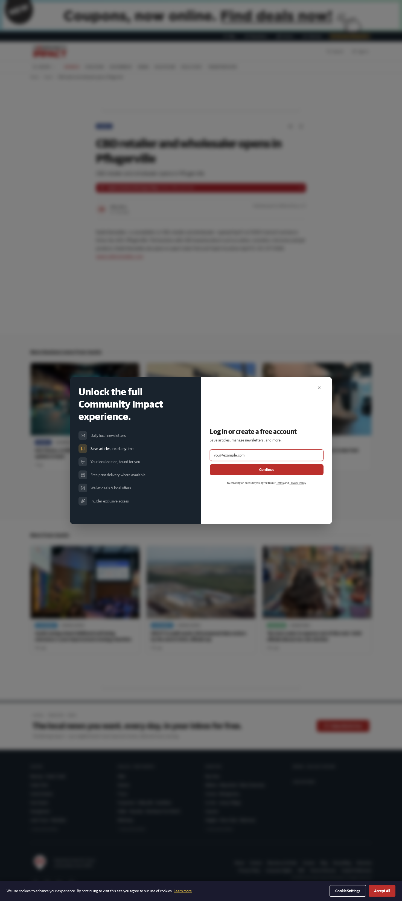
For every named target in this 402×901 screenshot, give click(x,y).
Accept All (382, 891)
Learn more (183, 891)
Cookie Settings (347, 891)
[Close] (319, 387)
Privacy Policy (298, 482)
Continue (266, 469)
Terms (280, 482)
